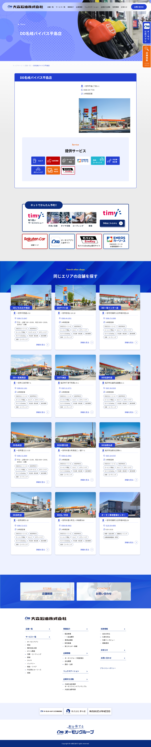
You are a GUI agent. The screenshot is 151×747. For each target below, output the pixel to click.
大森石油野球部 (70, 689)
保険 (28, 673)
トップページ (17, 65)
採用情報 (115, 7)
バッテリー (31, 663)
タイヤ (29, 660)
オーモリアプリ (32, 642)
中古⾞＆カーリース (34, 670)
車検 (28, 657)
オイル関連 (31, 651)
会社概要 (68, 661)
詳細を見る (40, 344)
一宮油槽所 (70, 637)
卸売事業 (68, 643)
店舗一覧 (50, 7)
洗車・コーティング (34, 654)
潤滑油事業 (69, 640)
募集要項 (105, 643)
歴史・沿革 (69, 664)
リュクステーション (92, 7)
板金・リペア (32, 666)
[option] (104, 115)
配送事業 (68, 634)
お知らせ (124, 7)
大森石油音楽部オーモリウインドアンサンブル (76, 685)
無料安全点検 (32, 648)
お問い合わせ (139, 7)
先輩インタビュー (108, 640)
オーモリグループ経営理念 (74, 658)
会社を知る (106, 634)
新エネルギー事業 (71, 646)
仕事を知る (106, 637)
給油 (28, 645)
